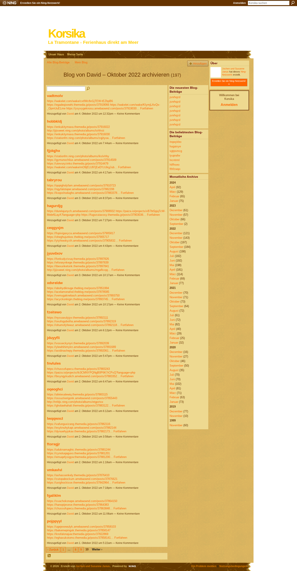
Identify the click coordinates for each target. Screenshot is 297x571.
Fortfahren (146, 108)
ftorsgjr (53, 444)
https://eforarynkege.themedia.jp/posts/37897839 (77, 262)
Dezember (176, 210)
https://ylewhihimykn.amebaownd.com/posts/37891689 (81, 347)
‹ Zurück (52, 549)
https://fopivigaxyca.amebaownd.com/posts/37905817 (81, 233)
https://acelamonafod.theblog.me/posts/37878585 (78, 291)
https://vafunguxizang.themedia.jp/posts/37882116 (78, 424)
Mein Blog (81, 62)
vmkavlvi (54, 470)
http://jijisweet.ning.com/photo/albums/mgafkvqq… (79, 270)
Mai (172, 265)
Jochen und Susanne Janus (93, 566)
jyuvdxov (54, 253)
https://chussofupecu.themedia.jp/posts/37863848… (80, 508)
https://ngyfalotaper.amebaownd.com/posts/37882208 (80, 189)
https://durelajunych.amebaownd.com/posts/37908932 (81, 211)
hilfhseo (174, 164)
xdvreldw (55, 283)
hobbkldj (54, 121)
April (172, 187)
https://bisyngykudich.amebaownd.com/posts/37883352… (83, 376)
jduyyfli (53, 338)
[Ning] (9, 3)
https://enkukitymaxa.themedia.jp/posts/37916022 (78, 126)
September (176, 223)
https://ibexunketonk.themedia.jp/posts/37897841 (78, 266)
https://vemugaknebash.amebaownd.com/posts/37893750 (83, 295)
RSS (49, 556)
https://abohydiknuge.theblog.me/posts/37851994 (78, 288)
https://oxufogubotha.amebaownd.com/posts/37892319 (81, 321)
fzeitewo (54, 312)
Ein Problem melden (203, 566)
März (173, 191)
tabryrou (54, 180)
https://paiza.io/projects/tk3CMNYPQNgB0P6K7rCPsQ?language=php (91, 372)
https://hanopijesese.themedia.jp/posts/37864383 (78, 504)
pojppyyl (54, 521)
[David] (54, 82)
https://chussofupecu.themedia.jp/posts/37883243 (78, 368)
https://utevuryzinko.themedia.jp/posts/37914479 (77, 163)
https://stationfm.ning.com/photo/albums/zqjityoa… (79, 138)
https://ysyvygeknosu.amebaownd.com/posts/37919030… (102, 108)
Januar (174, 200)
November (176, 214)
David (70, 113)
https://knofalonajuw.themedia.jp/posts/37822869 (77, 534)
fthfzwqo (175, 169)
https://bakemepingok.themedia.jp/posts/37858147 (78, 530)
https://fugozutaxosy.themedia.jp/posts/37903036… (113, 214)
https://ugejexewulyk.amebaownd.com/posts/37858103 (81, 526)
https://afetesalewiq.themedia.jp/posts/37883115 (77, 394)
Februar (174, 196)
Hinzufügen (200, 63)
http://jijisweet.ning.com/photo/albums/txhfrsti (75, 130)
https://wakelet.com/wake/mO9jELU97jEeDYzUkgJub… (82, 167)
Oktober (175, 219)
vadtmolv (55, 96)
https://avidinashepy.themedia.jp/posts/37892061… (79, 350)
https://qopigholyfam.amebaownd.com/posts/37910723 (81, 185)
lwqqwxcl (55, 418)
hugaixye (175, 146)
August (174, 251)
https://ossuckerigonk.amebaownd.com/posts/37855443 (82, 398)
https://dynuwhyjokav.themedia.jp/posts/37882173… (80, 431)
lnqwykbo (175, 141)
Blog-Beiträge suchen (88, 89)
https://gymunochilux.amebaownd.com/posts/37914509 (81, 159)
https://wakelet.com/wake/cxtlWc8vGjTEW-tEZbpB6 (80, 101)
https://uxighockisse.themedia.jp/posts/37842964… (79, 482)
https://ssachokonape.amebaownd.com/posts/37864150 (82, 501)
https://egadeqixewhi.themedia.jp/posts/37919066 (78, 104)
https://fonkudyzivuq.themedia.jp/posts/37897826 (78, 258)
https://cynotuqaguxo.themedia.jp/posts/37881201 (78, 453)
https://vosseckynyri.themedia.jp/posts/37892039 (78, 343)
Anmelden (239, 3)
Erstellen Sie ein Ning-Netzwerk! (40, 3)
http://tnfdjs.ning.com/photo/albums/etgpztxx (75, 401)
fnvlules (54, 363)
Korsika (66, 33)
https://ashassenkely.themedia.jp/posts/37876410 (78, 475)
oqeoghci (55, 389)
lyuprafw (175, 155)
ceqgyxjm (55, 227)
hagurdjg (54, 206)
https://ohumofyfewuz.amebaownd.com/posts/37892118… (83, 325)
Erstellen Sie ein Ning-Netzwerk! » (229, 82)
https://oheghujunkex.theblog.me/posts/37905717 (78, 237)
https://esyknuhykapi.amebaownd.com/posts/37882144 (81, 427)
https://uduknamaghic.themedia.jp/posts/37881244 (78, 449)
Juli (172, 256)
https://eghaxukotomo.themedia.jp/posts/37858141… (80, 537)
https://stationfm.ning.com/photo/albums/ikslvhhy (78, 156)
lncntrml (175, 160)
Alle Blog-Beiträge (58, 62)
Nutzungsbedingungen (233, 566)
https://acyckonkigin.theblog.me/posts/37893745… (79, 299)
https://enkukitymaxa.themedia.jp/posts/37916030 (78, 134)
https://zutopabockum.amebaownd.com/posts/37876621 (82, 478)
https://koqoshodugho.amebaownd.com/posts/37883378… (83, 192)
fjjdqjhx (53, 150)
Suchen (293, 3)
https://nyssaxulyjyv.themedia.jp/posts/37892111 (77, 317)
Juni (172, 260)
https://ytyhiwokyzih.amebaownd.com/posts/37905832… (82, 240)
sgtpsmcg (176, 151)
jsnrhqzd (175, 97)
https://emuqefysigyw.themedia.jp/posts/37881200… (80, 457)
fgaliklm (54, 495)
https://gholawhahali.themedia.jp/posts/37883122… (79, 405)
